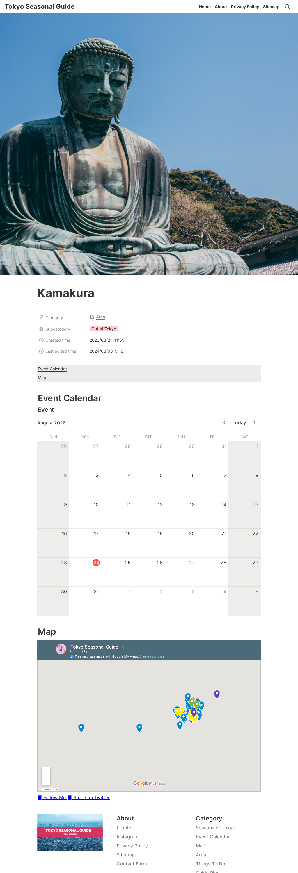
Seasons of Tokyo (215, 828)
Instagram (128, 837)
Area (201, 855)
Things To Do (210, 864)
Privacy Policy (245, 6)
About (221, 6)
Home (205, 6)
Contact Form (132, 864)
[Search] (287, 7)
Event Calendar (213, 837)
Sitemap (271, 6)
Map (200, 846)
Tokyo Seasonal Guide (39, 6)
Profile (124, 828)
